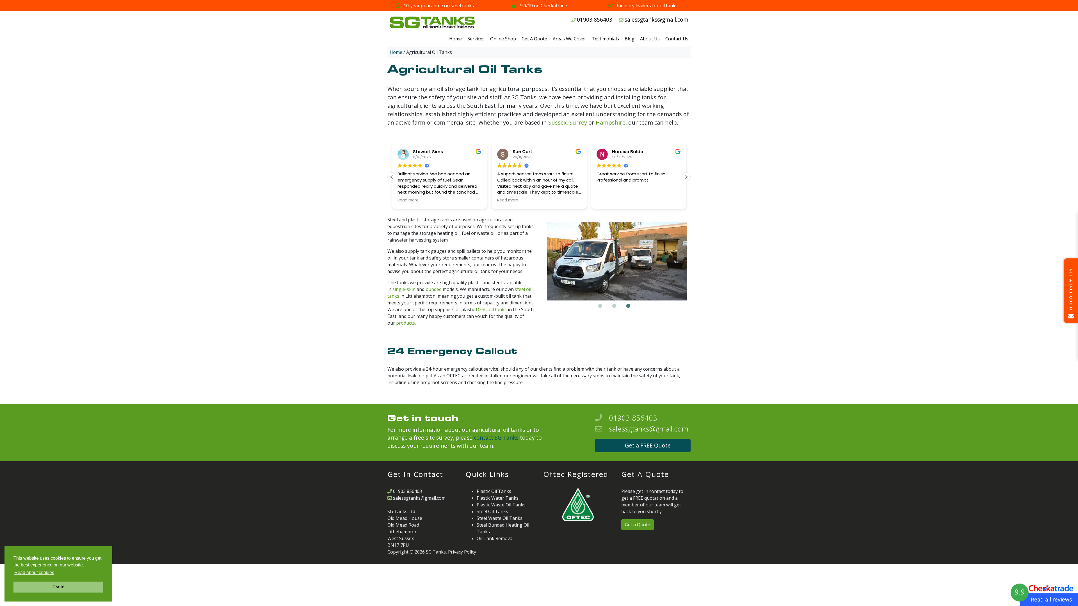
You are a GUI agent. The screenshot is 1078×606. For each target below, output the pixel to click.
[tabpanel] (617, 261)
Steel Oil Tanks (492, 511)
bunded (434, 289)
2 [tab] (614, 306)
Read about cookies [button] (34, 572)
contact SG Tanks (496, 437)
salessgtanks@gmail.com (656, 19)
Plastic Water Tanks (498, 498)
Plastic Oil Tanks (494, 491)
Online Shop (503, 39)
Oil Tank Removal (495, 538)
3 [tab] (628, 306)
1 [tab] (600, 306)
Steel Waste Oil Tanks (499, 518)
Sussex (557, 122)
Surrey (578, 122)
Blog (629, 39)
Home (455, 39)
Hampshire (610, 122)
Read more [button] (408, 200)
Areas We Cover (569, 39)
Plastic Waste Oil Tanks (501, 505)
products (405, 323)
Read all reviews (1051, 599)
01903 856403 (594, 19)
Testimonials (605, 39)
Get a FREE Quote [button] (648, 445)
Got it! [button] (58, 587)
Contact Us (676, 39)
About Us (650, 39)
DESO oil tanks (491, 309)
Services (476, 39)
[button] (686, 177)
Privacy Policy (462, 552)
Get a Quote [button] (637, 525)
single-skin (403, 289)
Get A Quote (534, 39)
